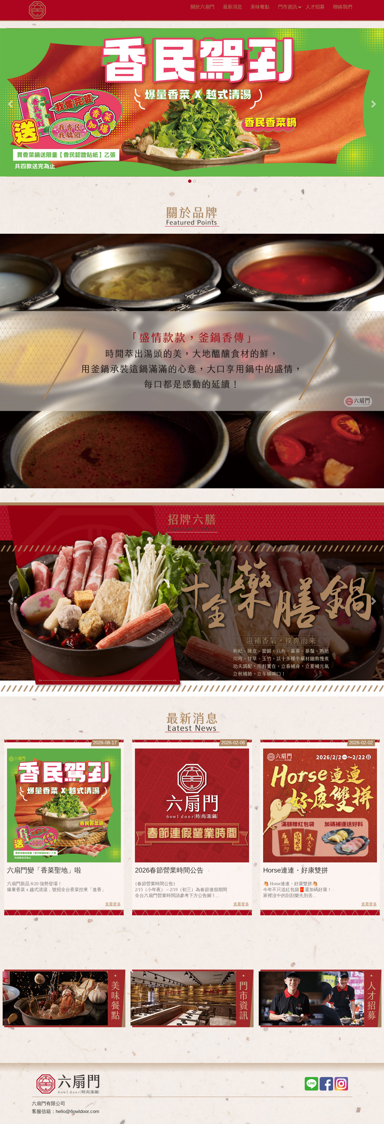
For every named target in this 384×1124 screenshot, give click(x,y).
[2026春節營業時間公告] (192, 806)
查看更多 (113, 904)
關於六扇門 (202, 7)
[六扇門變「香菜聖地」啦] (64, 806)
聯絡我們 (342, 7)
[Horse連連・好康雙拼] (320, 806)
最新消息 (232, 7)
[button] (9, 102)
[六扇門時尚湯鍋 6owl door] (37, 7)
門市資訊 (287, 7)
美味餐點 (260, 7)
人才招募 (315, 7)
